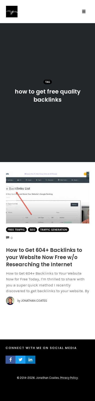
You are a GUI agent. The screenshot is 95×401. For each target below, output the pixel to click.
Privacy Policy (69, 377)
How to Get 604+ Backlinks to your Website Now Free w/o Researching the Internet (44, 257)
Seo (32, 229)
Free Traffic (16, 229)
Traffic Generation (53, 229)
